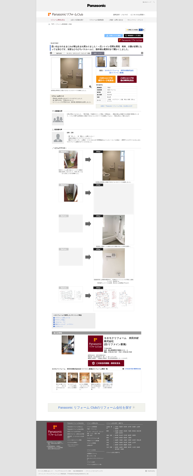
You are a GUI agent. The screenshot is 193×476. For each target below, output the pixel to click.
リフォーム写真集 (91, 443)
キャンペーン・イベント (135, 20)
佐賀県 (121, 447)
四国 (107, 444)
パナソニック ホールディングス (94, 471)
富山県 (121, 435)
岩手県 (129, 426)
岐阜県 (116, 437)
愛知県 (125, 437)
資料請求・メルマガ (120, 15)
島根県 (121, 442)
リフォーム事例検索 (61, 24)
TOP (52, 24)
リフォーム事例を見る (58, 20)
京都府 (121, 440)
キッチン (89, 431)
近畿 (107, 440)
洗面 (95, 433)
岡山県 (125, 442)
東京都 (134, 431)
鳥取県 (116, 442)
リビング (101, 431)
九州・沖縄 (109, 447)
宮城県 (134, 426)
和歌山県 (139, 440)
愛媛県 (125, 444)
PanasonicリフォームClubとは (75, 426)
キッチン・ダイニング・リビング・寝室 (78, 53)
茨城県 (116, 431)
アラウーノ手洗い (60, 320)
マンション (94, 429)
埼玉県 (125, 431)
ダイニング (95, 431)
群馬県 (121, 431)
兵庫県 (129, 440)
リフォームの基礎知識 (96, 20)
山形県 (138, 426)
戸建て (88, 429)
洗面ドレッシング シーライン (64, 324)
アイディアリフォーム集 (93, 438)
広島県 (129, 442)
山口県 (134, 442)
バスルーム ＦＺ (60, 322)
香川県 (121, 444)
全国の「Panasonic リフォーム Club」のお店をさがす (116, 106)
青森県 (121, 426)
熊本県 (129, 447)
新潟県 (116, 435)
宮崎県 (138, 447)
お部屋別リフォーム (92, 453)
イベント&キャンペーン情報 (74, 440)
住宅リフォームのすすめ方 (74, 431)
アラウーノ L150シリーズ (62, 318)
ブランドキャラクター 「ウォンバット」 (73, 445)
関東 (107, 431)
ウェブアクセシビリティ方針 (63, 471)
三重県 (129, 437)
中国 (107, 442)
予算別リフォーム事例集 (93, 440)
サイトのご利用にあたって (45, 471)
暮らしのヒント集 (91, 455)
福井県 (129, 435)
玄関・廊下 (89, 435)
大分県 (134, 447)
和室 (99, 433)
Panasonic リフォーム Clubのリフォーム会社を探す (95, 407)
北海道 (116, 426)
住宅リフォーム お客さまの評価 (75, 433)
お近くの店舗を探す (77, 20)
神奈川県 (139, 431)
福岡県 (116, 447)
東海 (107, 437)
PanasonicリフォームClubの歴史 (75, 429)
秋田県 (125, 426)
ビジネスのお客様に (72, 442)
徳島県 (116, 444)
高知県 (129, 444)
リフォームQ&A (91, 462)
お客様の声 (89, 445)
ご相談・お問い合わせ (116, 20)
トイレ (91, 433)
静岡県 (121, 437)
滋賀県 (116, 440)
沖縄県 (122, 449)
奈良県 (134, 440)
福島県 (116, 428)
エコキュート (59, 326)
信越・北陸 (109, 435)
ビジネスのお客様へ (138, 15)
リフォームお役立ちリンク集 (94, 464)
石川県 (125, 435)
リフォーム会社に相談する (113, 452)
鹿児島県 (117, 449)
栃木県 (121, 432)
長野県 (134, 435)
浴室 (88, 433)
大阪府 (125, 440)
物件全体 (59, 53)
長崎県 (125, 447)
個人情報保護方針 (78, 471)
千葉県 (129, 431)
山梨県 (116, 432)
